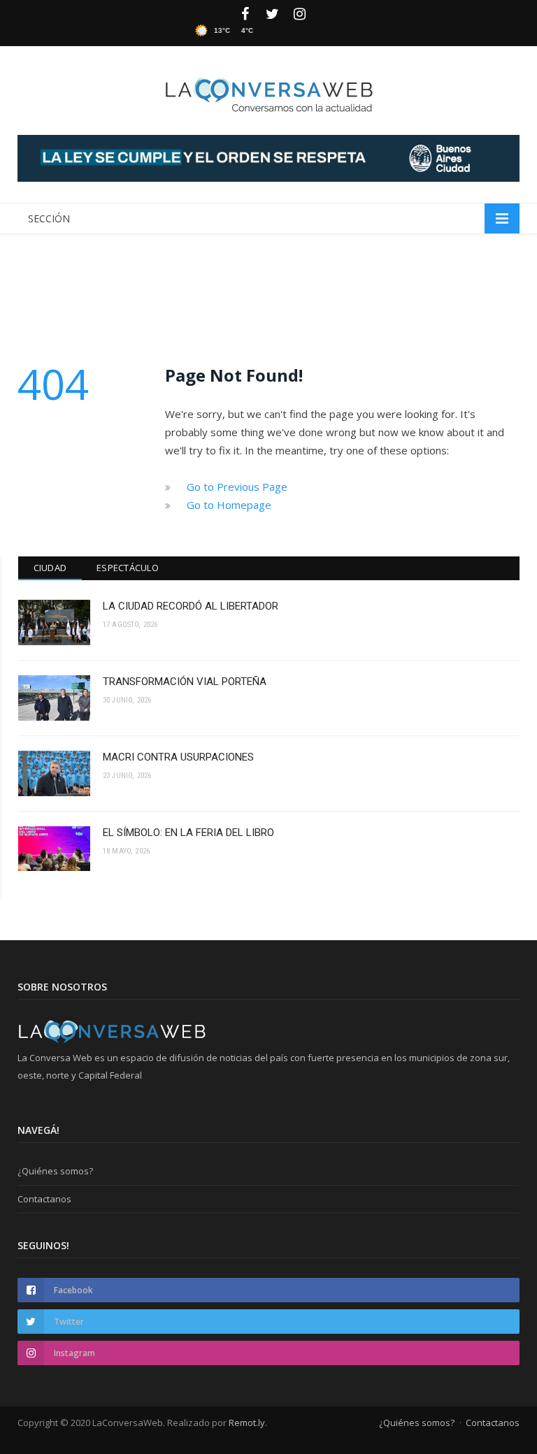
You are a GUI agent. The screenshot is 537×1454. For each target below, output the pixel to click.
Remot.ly (247, 1422)
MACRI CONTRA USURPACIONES (178, 757)
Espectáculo (127, 567)
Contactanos (44, 1199)
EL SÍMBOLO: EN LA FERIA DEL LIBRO (188, 832)
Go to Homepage (229, 505)
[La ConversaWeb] (268, 92)
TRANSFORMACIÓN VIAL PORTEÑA (184, 681)
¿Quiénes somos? (55, 1171)
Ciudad (50, 567)
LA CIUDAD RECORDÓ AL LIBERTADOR (190, 606)
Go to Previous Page (237, 487)
